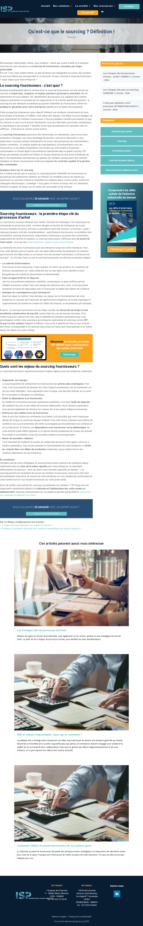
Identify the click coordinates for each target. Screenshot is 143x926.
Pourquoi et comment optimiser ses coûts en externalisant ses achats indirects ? (41, 528)
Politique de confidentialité (80, 917)
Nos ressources (103, 6)
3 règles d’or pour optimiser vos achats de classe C (27, 525)
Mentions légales (59, 917)
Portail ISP (87, 12)
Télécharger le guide (122, 249)
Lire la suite (22, 643)
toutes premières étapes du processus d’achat (50, 242)
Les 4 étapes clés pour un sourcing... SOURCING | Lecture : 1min (121, 91)
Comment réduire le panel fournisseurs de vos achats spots (54, 845)
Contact (129, 6)
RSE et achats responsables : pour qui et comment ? (49, 734)
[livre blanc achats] (122, 242)
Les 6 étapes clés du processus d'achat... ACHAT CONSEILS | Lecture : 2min (121, 76)
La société (81, 6)
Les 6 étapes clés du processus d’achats (41, 630)
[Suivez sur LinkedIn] (117, 893)
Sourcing (71, 37)
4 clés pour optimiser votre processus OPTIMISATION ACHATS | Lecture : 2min (121, 106)
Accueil (45, 6)
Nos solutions (61, 6)
